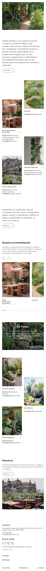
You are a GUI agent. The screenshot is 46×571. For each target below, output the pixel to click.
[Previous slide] (4, 258)
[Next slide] (9, 258)
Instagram (5, 556)
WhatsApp (6, 560)
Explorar (21, 344)
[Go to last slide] (5, 495)
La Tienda (40, 568)
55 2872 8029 (8, 533)
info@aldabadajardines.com (10, 535)
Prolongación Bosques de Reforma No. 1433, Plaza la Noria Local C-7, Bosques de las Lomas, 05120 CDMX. (23, 529)
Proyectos (23, 568)
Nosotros (6, 568)
